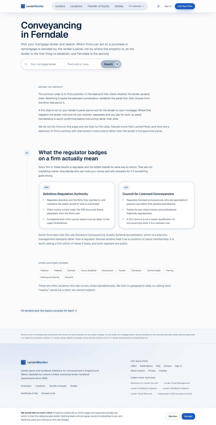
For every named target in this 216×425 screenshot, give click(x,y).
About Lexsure (138, 370)
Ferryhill (69, 277)
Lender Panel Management (177, 383)
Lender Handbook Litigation (144, 388)
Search (111, 64)
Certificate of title (29, 393)
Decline (173, 416)
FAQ (158, 366)
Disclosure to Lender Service (144, 383)
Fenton (122, 270)
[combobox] (45, 64)
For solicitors (135, 6)
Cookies (163, 370)
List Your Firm (185, 6)
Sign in (168, 6)
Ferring (169, 270)
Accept (188, 416)
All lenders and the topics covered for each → (49, 310)
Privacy (152, 370)
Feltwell (58, 270)
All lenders (26, 385)
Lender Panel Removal (141, 393)
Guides (119, 6)
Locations (76, 6)
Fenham (71, 270)
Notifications (146, 366)
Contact (168, 366)
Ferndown (136, 270)
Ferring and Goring (49, 277)
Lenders (60, 6)
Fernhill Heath (154, 270)
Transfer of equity (57, 385)
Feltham (44, 270)
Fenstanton (107, 270)
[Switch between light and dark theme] (158, 6)
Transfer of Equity (98, 6)
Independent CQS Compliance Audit (175, 393)
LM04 (134, 366)
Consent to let (48, 393)
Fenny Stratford (88, 270)
